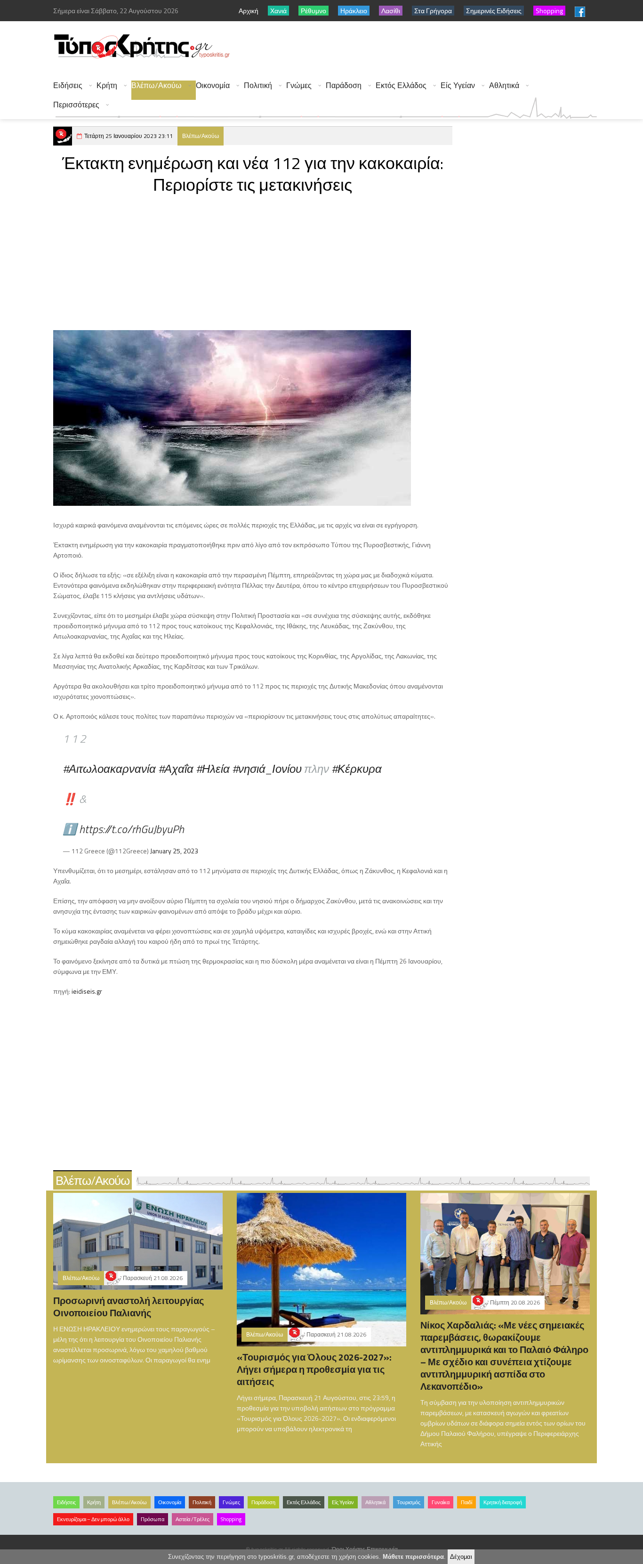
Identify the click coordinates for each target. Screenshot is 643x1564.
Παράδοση (344, 85)
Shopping (231, 1519)
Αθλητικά (504, 85)
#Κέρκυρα (356, 768)
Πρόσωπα (152, 1519)
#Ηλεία (213, 768)
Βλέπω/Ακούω (156, 85)
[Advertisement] (425, 47)
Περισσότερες (76, 105)
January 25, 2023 (174, 851)
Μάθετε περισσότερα (413, 1556)
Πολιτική (258, 85)
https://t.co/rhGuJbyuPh (131, 828)
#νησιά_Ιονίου (267, 768)
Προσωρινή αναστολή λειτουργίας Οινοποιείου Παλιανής (128, 1306)
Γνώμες (299, 85)
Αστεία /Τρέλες (192, 1519)
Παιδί (466, 1502)
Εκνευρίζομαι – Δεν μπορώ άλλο (93, 1519)
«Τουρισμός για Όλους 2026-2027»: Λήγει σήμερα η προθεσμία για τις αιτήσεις (314, 1369)
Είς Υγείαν (458, 85)
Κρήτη (106, 85)
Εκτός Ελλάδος (401, 85)
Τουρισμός (408, 1502)
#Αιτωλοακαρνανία (109, 768)
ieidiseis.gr (87, 991)
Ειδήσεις (67, 85)
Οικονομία (213, 85)
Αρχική (248, 11)
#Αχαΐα (175, 768)
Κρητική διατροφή (502, 1502)
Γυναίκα (441, 1502)
